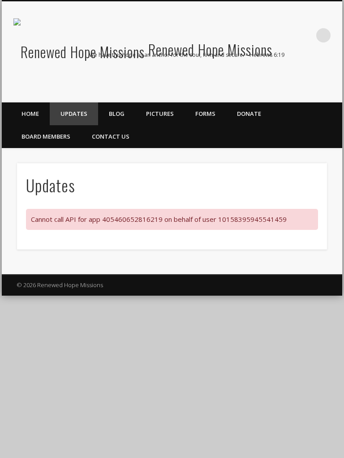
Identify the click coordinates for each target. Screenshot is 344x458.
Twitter (314, 76)
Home (30, 114)
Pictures (160, 114)
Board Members (46, 136)
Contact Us (110, 136)
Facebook (295, 76)
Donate (249, 114)
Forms (205, 114)
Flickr (332, 76)
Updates (73, 114)
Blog (117, 114)
